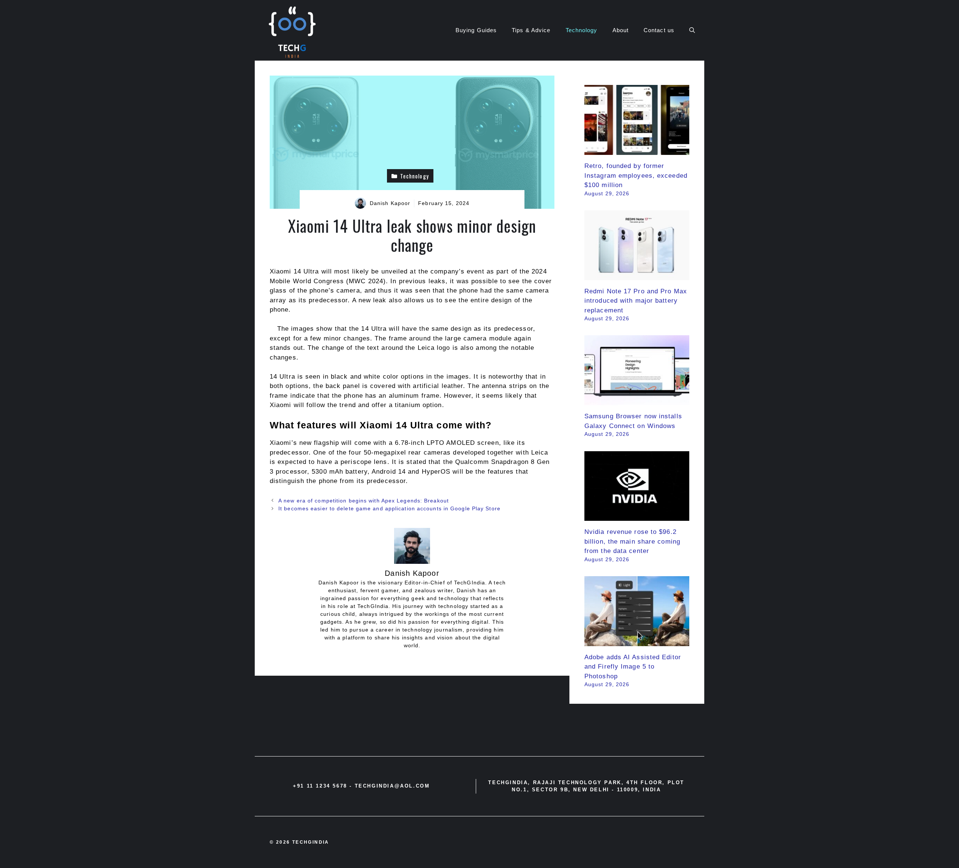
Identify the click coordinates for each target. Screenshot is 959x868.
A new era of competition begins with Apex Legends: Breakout (363, 501)
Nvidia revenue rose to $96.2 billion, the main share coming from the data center (632, 541)
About (620, 30)
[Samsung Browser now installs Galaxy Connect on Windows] (636, 400)
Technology (582, 30)
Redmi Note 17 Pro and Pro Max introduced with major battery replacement (635, 301)
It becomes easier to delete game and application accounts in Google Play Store (389, 508)
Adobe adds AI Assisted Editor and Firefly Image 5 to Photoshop (632, 667)
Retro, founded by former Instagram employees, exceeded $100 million (635, 175)
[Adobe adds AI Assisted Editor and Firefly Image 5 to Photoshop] (636, 641)
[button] (692, 30)
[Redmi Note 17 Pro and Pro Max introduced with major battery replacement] (636, 275)
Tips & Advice (531, 30)
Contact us (659, 30)
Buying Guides (476, 30)
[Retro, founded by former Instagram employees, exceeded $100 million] (636, 150)
